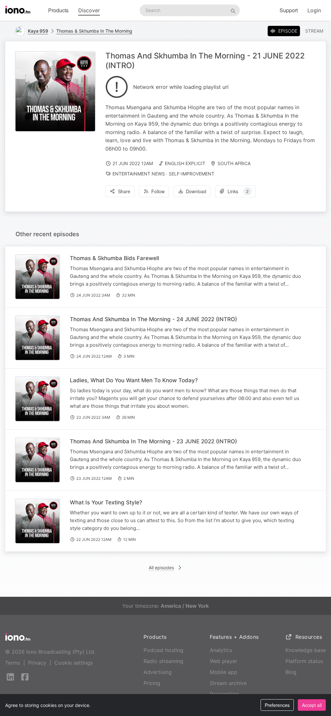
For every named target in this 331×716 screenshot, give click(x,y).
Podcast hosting (163, 650)
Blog (290, 672)
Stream (314, 31)
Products (58, 10)
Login (314, 10)
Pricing (152, 683)
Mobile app (223, 672)
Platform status (304, 661)
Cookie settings (73, 662)
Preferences (277, 705)
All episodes (161, 567)
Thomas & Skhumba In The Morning (94, 31)
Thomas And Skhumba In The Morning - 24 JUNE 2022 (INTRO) (153, 319)
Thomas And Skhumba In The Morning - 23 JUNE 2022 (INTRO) (153, 441)
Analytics (221, 650)
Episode (287, 31)
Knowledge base (305, 650)
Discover (89, 10)
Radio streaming (163, 661)
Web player (223, 661)
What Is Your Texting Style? (106, 502)
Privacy (37, 662)
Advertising (158, 672)
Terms (12, 662)
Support (289, 10)
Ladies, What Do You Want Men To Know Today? (134, 380)
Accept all (312, 705)
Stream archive (228, 683)
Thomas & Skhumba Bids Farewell (114, 258)
